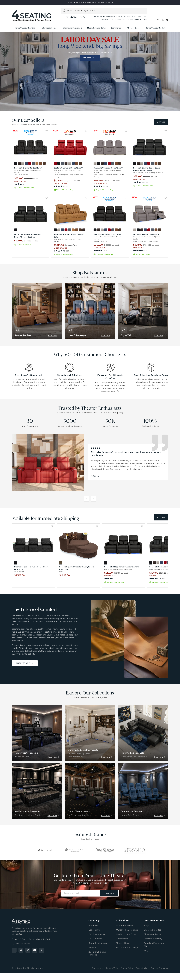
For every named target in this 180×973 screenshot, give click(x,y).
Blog (146, 950)
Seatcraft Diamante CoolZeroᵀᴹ (28, 168)
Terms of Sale (112, 968)
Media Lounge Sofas (96, 28)
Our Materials (95, 939)
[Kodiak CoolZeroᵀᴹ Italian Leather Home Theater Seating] (149, 214)
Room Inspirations (98, 943)
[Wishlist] (158, 20)
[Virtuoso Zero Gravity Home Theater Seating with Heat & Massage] (110, 147)
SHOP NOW (90, 58)
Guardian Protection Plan (154, 944)
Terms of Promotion (159, 968)
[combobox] (106, 10)
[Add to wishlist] (46, 131)
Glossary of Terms (152, 934)
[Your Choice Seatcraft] (105, 850)
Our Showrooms (97, 934)
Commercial (116, 28)
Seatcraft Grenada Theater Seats (164, 567)
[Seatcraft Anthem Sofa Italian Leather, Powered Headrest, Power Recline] (70, 214)
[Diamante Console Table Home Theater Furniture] (33, 544)
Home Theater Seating (25, 28)
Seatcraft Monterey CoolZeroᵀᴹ (107, 234)
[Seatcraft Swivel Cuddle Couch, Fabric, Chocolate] (78, 544)
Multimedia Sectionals (72, 28)
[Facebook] (14, 950)
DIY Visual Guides (152, 930)
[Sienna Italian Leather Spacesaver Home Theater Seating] (149, 147)
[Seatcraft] (45, 850)
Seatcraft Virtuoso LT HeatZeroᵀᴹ (108, 168)
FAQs (146, 925)
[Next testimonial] (93, 498)
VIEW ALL (161, 122)
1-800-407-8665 (73, 17)
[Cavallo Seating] (135, 850)
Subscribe (109, 893)
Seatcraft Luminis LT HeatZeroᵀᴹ (68, 168)
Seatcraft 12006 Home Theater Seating (121, 567)
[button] (167, 20)
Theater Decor (133, 28)
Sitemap (93, 947)
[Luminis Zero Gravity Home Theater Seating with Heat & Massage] (70, 147)
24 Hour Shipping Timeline (97, 953)
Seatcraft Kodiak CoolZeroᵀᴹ (146, 234)
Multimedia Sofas (48, 28)
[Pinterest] (20, 950)
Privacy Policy (127, 968)
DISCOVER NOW (23, 663)
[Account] (163, 20)
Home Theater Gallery (155, 28)
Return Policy (142, 968)
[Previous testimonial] (86, 498)
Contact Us (94, 930)
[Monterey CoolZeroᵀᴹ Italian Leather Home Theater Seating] (110, 214)
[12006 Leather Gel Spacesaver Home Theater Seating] (30, 214)
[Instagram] (27, 950)
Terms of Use (97, 968)
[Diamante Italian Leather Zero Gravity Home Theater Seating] (30, 147)
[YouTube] (34, 950)
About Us (93, 925)
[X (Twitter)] (41, 950)
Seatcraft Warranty (153, 939)
